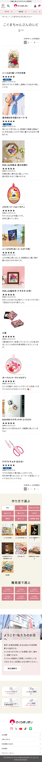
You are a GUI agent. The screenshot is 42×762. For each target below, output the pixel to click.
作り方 (7, 11)
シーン (35, 11)
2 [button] (28, 42)
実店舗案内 (12, 668)
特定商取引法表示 (7, 744)
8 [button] (34, 42)
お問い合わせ (6, 739)
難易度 (21, 11)
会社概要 (4, 735)
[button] (38, 42)
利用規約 (4, 748)
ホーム (5, 16)
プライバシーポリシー (8, 753)
